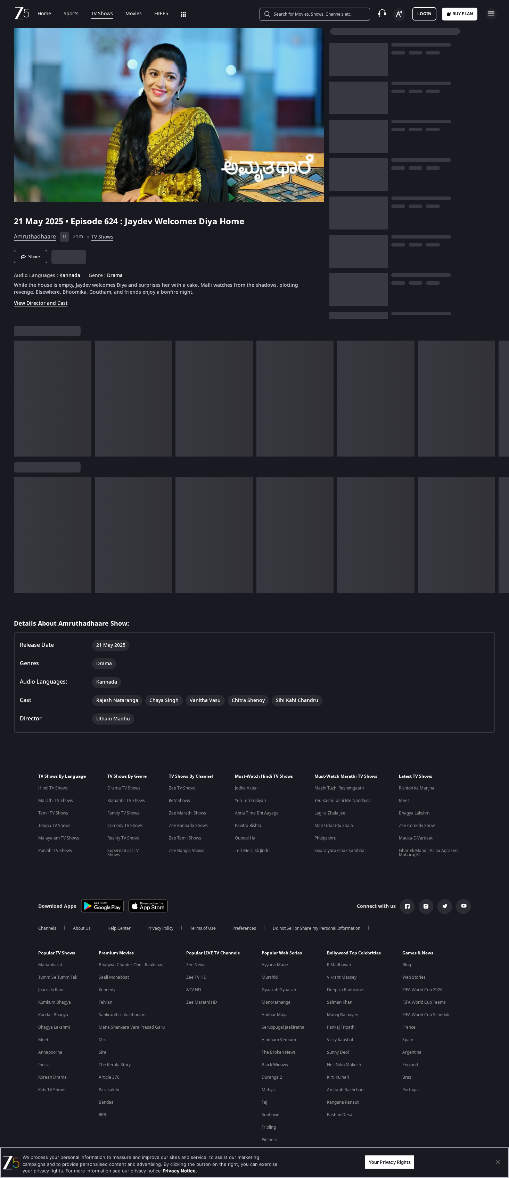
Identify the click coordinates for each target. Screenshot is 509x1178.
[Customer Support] (382, 14)
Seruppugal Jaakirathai (283, 1027)
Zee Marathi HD (201, 1002)
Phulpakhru (325, 838)
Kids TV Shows (52, 1090)
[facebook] (407, 906)
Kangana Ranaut (343, 1102)
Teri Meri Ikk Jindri (252, 850)
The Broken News (279, 1052)
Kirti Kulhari (338, 1077)
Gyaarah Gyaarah (279, 990)
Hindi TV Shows (53, 788)
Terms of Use (203, 928)
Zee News (195, 965)
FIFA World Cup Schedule (426, 1015)
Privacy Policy (160, 928)
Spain (407, 1040)
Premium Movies (116, 953)
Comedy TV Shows (125, 825)
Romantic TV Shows (126, 800)
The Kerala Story (115, 1065)
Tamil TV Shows (53, 813)
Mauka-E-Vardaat (416, 838)
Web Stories (414, 977)
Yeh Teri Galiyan (250, 800)
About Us (82, 928)
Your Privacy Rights (390, 1161)
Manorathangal (277, 1002)
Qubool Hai (245, 838)
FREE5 (161, 13)
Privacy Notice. (180, 1170)
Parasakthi (109, 1090)
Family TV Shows (123, 813)
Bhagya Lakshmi (414, 813)
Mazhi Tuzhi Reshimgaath (339, 788)
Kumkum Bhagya (54, 1002)
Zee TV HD (196, 977)
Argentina (411, 1052)
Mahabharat (50, 965)
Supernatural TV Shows (123, 852)
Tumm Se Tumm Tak (57, 977)
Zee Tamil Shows (185, 838)
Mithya (268, 1090)
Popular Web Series (282, 953)
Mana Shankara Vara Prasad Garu (132, 1027)
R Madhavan (339, 965)
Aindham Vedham (279, 1040)
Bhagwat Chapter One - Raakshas (131, 965)
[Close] (498, 1162)
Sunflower (271, 1115)
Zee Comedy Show (417, 825)
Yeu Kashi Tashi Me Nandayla (342, 800)
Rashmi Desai (340, 1115)
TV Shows (102, 13)
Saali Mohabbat (114, 977)
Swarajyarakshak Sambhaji (340, 850)
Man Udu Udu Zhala (333, 825)
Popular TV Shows (56, 953)
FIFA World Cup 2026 (422, 990)
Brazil (407, 1077)
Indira (44, 1065)
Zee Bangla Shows (186, 850)
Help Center (119, 928)
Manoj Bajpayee (342, 1015)
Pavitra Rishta (248, 825)
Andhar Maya (275, 1015)
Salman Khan (339, 1002)
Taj (264, 1102)
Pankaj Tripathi (341, 1027)
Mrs (102, 1040)
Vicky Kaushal (340, 1040)
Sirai (103, 1052)
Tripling (269, 1127)
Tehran (105, 1002)
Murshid (270, 977)
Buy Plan (462, 14)
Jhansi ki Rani (50, 990)
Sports (71, 13)
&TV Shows (179, 800)
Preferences (244, 928)
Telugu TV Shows (54, 825)
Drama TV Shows (123, 788)
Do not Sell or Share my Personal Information (316, 928)
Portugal (410, 1090)
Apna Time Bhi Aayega (257, 813)
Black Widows (275, 1065)
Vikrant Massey (341, 977)
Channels (47, 928)
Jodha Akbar (246, 788)
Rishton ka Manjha (416, 788)
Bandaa (106, 1102)
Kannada (69, 275)
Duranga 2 (272, 1077)
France (409, 1027)
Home (44, 13)
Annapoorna (50, 1052)
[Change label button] (399, 14)
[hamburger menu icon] (491, 13)
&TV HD (193, 990)
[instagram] (426, 906)
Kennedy (107, 990)
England (410, 1065)
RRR (102, 1115)
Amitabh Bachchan (345, 1090)
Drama (115, 275)
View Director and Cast (40, 303)
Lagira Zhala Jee (329, 813)
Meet (404, 800)
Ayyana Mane (275, 965)
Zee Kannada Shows (188, 825)
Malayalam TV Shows (58, 838)
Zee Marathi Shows (187, 813)
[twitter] (444, 906)
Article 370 (109, 1077)
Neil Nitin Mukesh (344, 1065)
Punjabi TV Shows (55, 850)
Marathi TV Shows (55, 800)
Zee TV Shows (182, 788)
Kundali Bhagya (53, 1015)
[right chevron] (501, 399)
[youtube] (463, 906)
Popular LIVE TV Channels (213, 953)
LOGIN (424, 14)
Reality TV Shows (123, 838)
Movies (133, 13)
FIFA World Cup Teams (424, 1002)
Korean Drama (52, 1077)
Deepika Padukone (345, 990)
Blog (406, 965)
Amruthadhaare (35, 237)
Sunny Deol (338, 1052)
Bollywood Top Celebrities (354, 953)
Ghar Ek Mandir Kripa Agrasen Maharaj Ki (428, 852)
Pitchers (269, 1140)
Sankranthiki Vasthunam (122, 1015)
